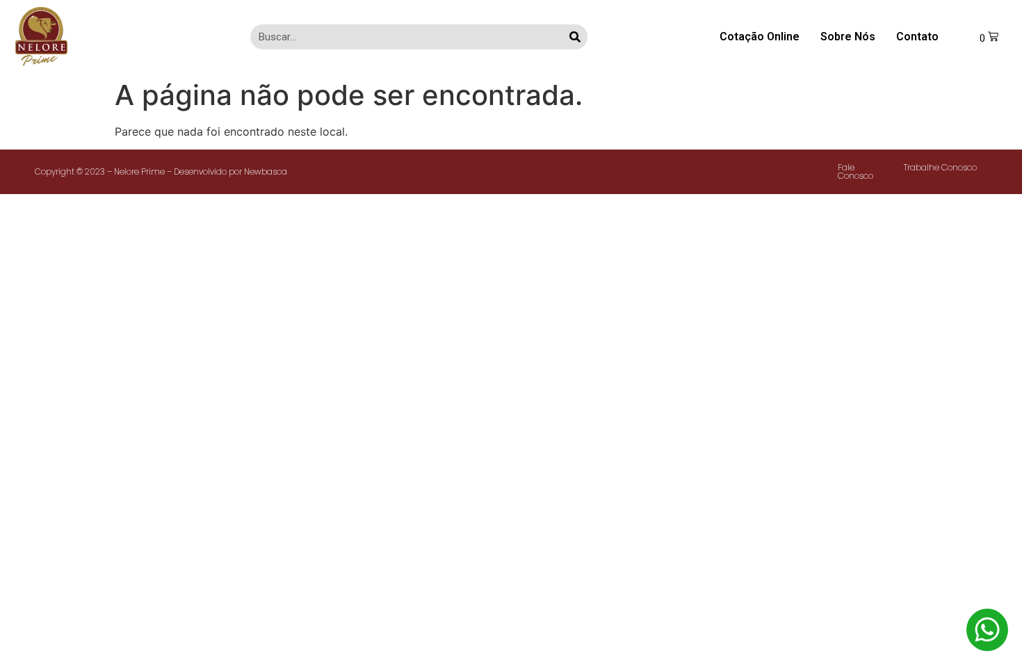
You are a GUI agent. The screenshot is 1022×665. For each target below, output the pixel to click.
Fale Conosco (855, 171)
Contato (917, 36)
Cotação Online (760, 36)
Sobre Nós (847, 36)
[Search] (574, 36)
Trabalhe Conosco (940, 167)
